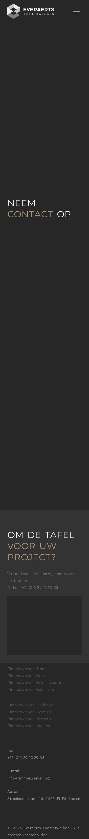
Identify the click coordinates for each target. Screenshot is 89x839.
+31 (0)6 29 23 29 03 (40, 587)
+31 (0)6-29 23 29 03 (25, 757)
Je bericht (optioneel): (27, 440)
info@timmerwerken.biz (28, 777)
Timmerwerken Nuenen (28, 725)
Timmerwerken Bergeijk (29, 718)
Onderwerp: (17, 418)
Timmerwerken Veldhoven (30, 689)
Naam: (13, 355)
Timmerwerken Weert (27, 675)
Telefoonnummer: (23, 398)
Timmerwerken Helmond (29, 711)
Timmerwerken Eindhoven (31, 704)
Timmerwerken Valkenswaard (34, 682)
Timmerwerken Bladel (27, 668)
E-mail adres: (19, 376)
